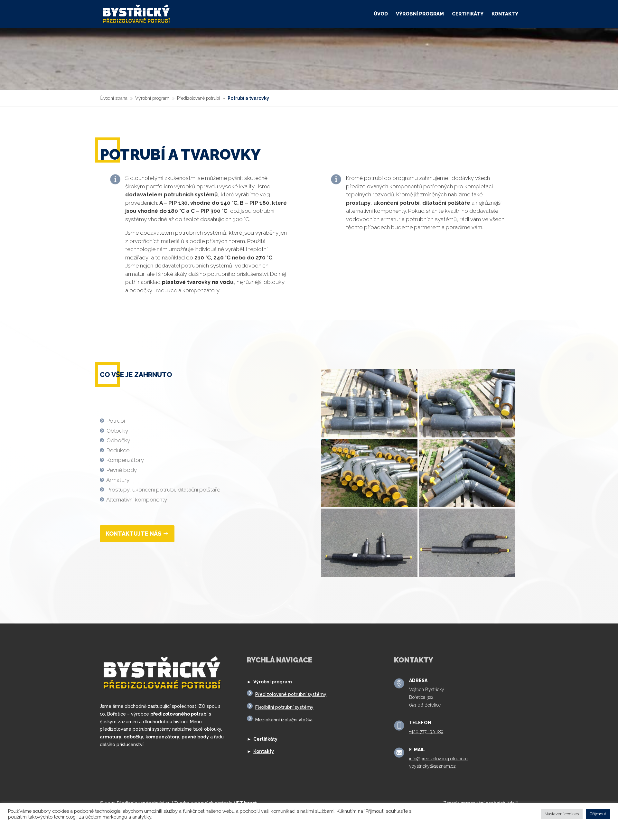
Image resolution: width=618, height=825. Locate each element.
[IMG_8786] (467, 505)
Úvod (381, 14)
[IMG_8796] (369, 575)
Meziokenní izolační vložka (284, 719)
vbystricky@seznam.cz (432, 766)
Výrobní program (420, 14)
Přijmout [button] (598, 813)
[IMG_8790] (369, 505)
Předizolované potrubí (198, 98)
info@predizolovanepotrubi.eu (438, 758)
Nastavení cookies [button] (562, 813)
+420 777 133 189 (426, 731)
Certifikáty (467, 14)
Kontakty (505, 14)
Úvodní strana (113, 98)
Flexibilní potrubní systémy (284, 707)
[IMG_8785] (369, 435)
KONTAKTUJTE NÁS (133, 533)
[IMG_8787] (467, 435)
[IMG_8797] (467, 575)
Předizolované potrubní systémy (290, 694)
